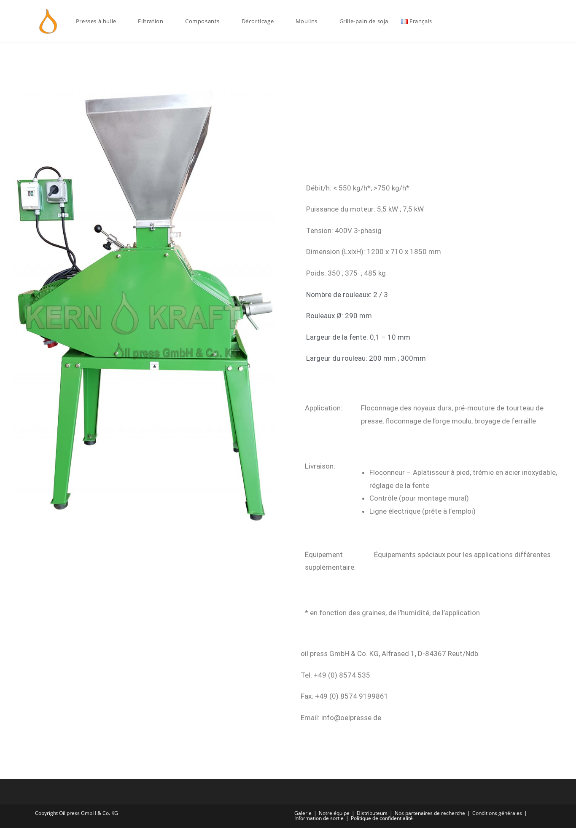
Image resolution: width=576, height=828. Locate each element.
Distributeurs (372, 813)
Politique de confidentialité (382, 818)
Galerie (303, 813)
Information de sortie (319, 818)
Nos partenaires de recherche (430, 813)
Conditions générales (497, 813)
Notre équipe (334, 813)
